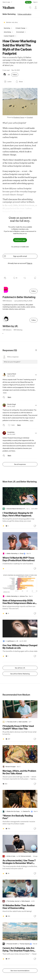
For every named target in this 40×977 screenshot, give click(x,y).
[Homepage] (9, 7)
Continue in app (20, 240)
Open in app (6, 2)
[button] (8, 28)
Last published (23, 301)
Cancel (24, 364)
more (5, 393)
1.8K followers (7, 330)
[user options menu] (35, 7)
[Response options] (35, 375)
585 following (18, 330)
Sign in (35, 2)
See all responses (20, 464)
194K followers (7, 301)
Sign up (28, 2)
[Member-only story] (3, 526)
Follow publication (24, 14)
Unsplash (30, 117)
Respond (32, 364)
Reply (9, 397)
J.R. (9, 75)
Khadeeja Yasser (18, 117)
